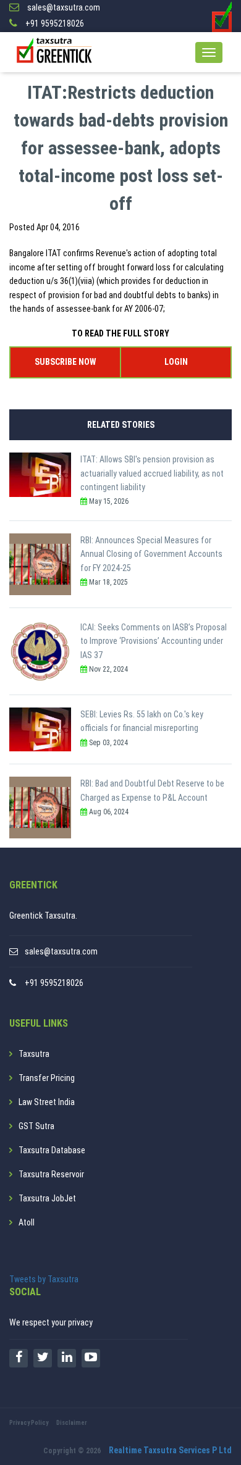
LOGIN (176, 362)
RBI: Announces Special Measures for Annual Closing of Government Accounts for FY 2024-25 (151, 554)
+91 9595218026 (54, 983)
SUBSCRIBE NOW (65, 362)
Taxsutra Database (52, 1150)
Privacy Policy (28, 1422)
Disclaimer (71, 1422)
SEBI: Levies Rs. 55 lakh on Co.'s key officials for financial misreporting (141, 721)
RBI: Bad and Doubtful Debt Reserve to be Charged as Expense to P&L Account (152, 790)
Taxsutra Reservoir (51, 1174)
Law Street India (47, 1102)
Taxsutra (34, 1054)
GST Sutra (36, 1126)
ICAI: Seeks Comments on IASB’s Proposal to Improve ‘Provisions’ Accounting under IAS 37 (153, 641)
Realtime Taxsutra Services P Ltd (170, 1450)
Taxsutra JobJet (47, 1198)
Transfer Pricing (47, 1078)
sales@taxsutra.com (61, 951)
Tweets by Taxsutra (43, 1279)
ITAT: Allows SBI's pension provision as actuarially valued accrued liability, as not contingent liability (152, 473)
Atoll (27, 1222)
